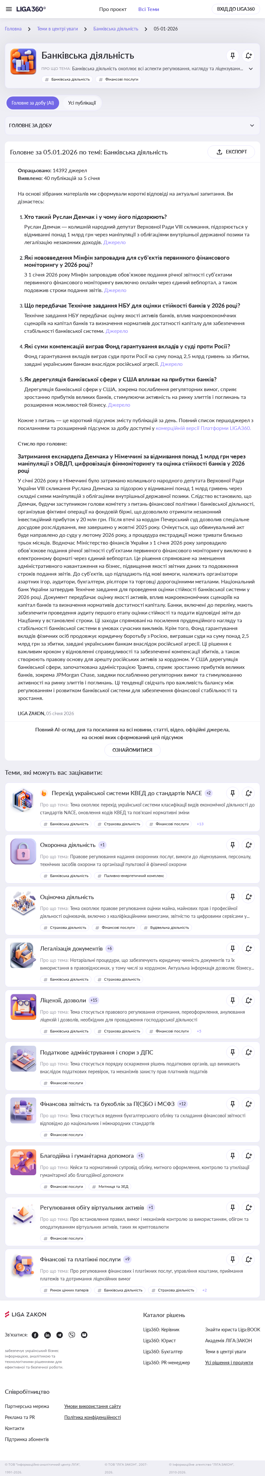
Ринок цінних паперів (69, 1290)
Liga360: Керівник (161, 1329)
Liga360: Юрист (159, 1340)
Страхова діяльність (122, 823)
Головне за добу (30, 125)
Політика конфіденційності (92, 1417)
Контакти (14, 1428)
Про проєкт (113, 9)
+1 (102, 844)
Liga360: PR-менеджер (166, 1362)
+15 (93, 1000)
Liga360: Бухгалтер (163, 1351)
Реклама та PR (20, 1417)
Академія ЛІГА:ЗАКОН (228, 1340)
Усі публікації (82, 103)
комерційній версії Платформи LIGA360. (203, 428)
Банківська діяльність (70, 79)
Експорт (236, 151)
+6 (109, 948)
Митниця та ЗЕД (113, 1186)
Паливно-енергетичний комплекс (134, 875)
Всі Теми (148, 9)
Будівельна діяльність (169, 927)
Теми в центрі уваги (225, 1351)
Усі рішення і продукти (229, 1362)
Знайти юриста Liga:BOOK (232, 1329)
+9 (127, 1259)
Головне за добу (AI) (33, 103)
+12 (182, 1103)
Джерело (114, 242)
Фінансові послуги (121, 79)
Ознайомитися (132, 750)
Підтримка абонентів (27, 1439)
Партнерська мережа (27, 1406)
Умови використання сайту (92, 1406)
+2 (209, 793)
